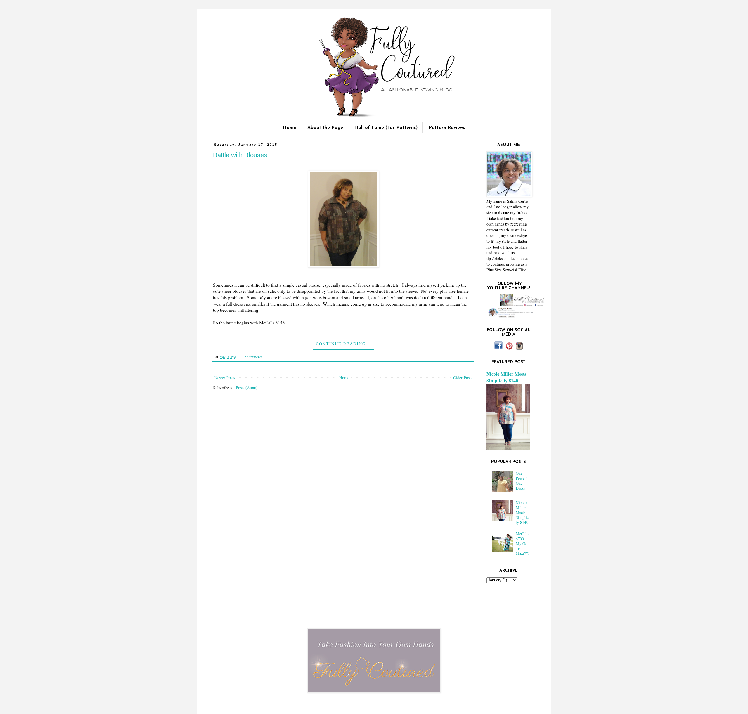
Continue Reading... (343, 343)
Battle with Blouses (240, 155)
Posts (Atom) (247, 387)
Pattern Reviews (447, 127)
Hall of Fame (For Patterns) (386, 127)
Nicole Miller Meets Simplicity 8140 (506, 377)
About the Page (325, 127)
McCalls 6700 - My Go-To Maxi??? (522, 543)
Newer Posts (224, 377)
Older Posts (462, 377)
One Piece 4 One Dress (522, 480)
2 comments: (254, 356)
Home (289, 127)
